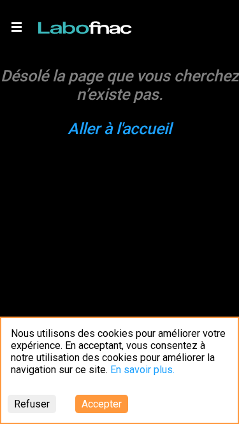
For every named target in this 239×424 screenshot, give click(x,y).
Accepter (102, 404)
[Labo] (86, 24)
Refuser (32, 404)
